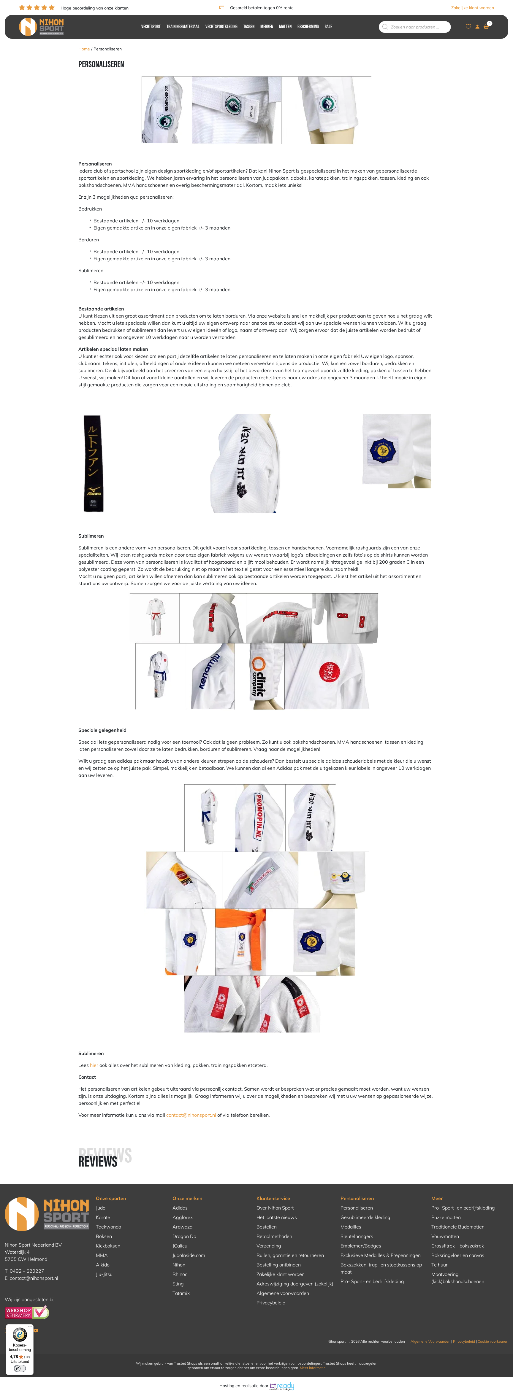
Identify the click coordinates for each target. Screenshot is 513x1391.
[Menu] (30, 1327)
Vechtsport (151, 27)
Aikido (103, 1265)
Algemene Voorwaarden (430, 1341)
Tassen (248, 27)
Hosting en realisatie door (244, 1385)
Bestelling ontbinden (278, 1265)
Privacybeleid (270, 1303)
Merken (266, 27)
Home (84, 49)
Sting (178, 1284)
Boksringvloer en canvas (457, 1255)
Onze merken (187, 1198)
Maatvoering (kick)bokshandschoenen (457, 1277)
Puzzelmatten (446, 1217)
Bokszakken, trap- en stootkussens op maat (381, 1268)
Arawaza (182, 1227)
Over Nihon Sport (275, 1208)
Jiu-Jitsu (104, 1274)
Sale (328, 27)
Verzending (268, 1246)
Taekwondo (108, 1227)
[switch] (20, 1368)
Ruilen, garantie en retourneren (290, 1255)
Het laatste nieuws (276, 1217)
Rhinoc (179, 1274)
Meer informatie (313, 1367)
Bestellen (266, 1227)
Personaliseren (357, 1198)
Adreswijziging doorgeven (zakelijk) (294, 1284)
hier (94, 1065)
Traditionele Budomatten (457, 1227)
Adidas (180, 1208)
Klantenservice (273, 1198)
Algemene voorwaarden (282, 1293)
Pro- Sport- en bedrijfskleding (372, 1281)
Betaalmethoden (274, 1236)
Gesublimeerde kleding (365, 1217)
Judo (100, 1208)
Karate (103, 1217)
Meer (437, 1198)
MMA (102, 1255)
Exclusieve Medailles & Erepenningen (381, 1255)
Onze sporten (111, 1198)
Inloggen (438, 7)
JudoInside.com (188, 1255)
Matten (285, 27)
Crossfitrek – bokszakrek (457, 1246)
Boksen (104, 1236)
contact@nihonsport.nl (191, 1115)
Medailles (351, 1227)
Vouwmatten (445, 1236)
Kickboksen (108, 1246)
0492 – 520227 (27, 1271)
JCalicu (179, 1246)
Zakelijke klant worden (472, 7)
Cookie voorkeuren (493, 1341)
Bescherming (308, 27)
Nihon (178, 1265)
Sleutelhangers (357, 1236)
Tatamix (181, 1293)
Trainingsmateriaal (183, 27)
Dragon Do (184, 1236)
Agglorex (182, 1217)
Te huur (439, 1265)
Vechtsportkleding (221, 27)
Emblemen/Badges (361, 1246)
